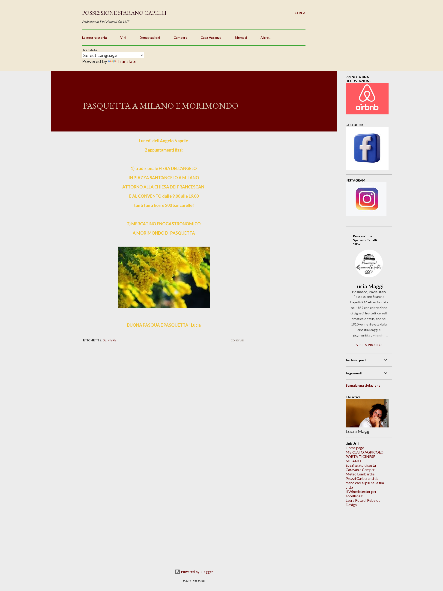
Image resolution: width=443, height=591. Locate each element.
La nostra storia (94, 37)
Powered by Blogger (196, 572)
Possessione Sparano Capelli (124, 12)
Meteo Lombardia (360, 474)
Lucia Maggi (369, 286)
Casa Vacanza (211, 37)
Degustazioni (150, 37)
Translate (127, 61)
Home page (355, 447)
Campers (180, 37)
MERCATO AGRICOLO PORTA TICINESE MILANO (364, 456)
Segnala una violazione (363, 385)
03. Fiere (109, 340)
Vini (123, 37)
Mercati (241, 37)
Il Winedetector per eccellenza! (361, 493)
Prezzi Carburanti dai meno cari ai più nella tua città (365, 482)
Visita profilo (369, 345)
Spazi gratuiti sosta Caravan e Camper (361, 467)
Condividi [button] (238, 340)
